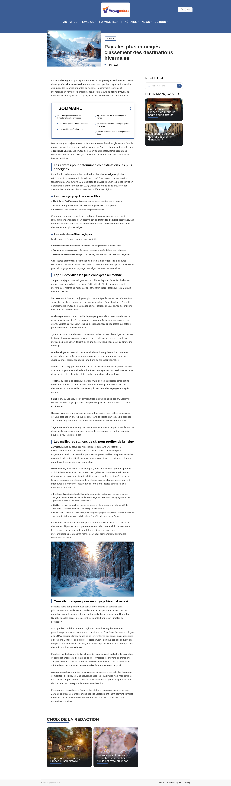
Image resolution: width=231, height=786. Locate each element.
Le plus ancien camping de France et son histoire (67, 759)
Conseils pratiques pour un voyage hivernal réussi (113, 133)
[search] (182, 9)
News (110, 38)
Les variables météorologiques (71, 129)
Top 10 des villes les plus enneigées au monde (111, 116)
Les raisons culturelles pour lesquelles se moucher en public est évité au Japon (114, 758)
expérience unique (61, 150)
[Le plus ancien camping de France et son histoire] (69, 747)
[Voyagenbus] (115, 10)
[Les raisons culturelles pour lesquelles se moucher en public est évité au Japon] (115, 747)
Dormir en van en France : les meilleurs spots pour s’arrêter (161, 111)
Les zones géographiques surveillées (73, 123)
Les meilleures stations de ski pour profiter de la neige (113, 124)
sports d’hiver (118, 91)
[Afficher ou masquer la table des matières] (107, 108)
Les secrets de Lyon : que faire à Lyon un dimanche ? (161, 136)
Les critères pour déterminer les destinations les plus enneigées (69, 116)
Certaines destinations (73, 84)
